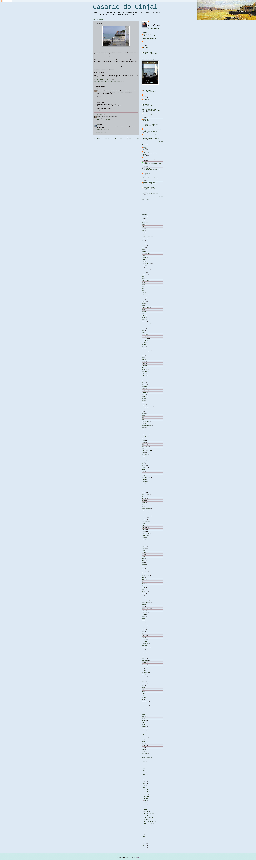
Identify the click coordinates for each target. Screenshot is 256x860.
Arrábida (144, 259)
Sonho (143, 707)
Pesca (143, 606)
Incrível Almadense (146, 477)
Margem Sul (144, 517)
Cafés (143, 305)
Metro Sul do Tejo (146, 533)
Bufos (143, 299)
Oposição (144, 573)
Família (143, 413)
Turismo (124, 81)
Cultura (143, 363)
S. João (143, 670)
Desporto (144, 375)
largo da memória (147, 34)
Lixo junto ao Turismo (148, 116)
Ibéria (143, 471)
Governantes (144, 454)
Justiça (143, 490)
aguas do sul (146, 104)
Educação (144, 392)
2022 (144, 768)
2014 (144, 785)
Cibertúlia (145, 162)
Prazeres (144, 635)
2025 (144, 761)
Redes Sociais (145, 651)
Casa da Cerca (145, 319)
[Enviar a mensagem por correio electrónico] (113, 79)
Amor (143, 249)
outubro (146, 794)
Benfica (143, 290)
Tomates (144, 724)
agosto (146, 798)
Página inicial (118, 138)
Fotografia (144, 436)
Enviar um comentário (101, 132)
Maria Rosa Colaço (146, 521)
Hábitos (143, 460)
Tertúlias (144, 720)
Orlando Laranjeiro (146, 575)
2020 (144, 772)
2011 (144, 836)
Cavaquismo (144, 321)
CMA (143, 332)
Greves (143, 456)
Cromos (143, 361)
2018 (144, 777)
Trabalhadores (145, 728)
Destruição (144, 377)
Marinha (143, 523)
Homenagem (144, 467)
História (143, 465)
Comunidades (145, 340)
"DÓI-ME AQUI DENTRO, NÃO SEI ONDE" (152, 91)
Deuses (143, 379)
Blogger (137, 857)
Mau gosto (144, 525)
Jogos (143, 487)
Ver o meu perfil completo (154, 28)
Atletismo (144, 270)
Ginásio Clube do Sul (146, 450)
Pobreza (143, 610)
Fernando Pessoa (145, 423)
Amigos (143, 247)
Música (143, 554)
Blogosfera (144, 294)
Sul (142, 712)
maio (145, 804)
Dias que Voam (146, 158)
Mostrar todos (160, 141)
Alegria (143, 232)
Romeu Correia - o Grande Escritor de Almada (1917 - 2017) (151, 135)
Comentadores (145, 334)
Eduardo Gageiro (145, 390)
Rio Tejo (118, 81)
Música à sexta (146, 96)
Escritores (144, 398)
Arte (143, 261)
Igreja (143, 473)
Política (143, 618)
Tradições (144, 730)
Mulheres (144, 548)
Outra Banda (144, 579)
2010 (144, 839)
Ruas (143, 668)
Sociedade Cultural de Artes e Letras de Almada (152, 129)
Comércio (144, 336)
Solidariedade (145, 705)
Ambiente (144, 245)
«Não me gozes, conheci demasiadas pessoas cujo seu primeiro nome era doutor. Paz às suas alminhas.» (151, 37)
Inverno (143, 483)
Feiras (143, 417)
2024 (144, 764)
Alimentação (144, 242)
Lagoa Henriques (145, 494)
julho (145, 800)
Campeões (144, 311)
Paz (142, 595)
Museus (143, 552)
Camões (143, 309)
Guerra (143, 458)
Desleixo (143, 373)
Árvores (143, 265)
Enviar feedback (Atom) (103, 141)
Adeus (143, 226)
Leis (142, 496)
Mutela (143, 556)
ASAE (143, 267)
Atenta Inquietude (147, 90)
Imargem (144, 475)
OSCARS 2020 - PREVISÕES (149, 188)
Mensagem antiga (133, 138)
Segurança (144, 683)
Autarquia (144, 272)
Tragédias (144, 734)
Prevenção (144, 637)
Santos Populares (145, 678)
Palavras (143, 581)
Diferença (144, 380)
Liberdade (144, 498)
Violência (144, 751)
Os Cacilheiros (147, 815)
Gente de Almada (109, 81)
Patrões (143, 593)
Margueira (144, 519)
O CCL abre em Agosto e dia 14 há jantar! (152, 110)
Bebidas (143, 284)
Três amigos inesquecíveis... (149, 125)
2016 (144, 781)
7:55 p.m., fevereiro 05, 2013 (103, 119)
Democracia (144, 369)
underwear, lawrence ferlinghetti (150, 159)
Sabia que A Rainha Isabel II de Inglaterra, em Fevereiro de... (152, 178)
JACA (143, 485)
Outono (143, 577)
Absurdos (144, 220)
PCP (142, 597)
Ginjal (115, 81)
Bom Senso (144, 296)
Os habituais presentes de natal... (150, 53)
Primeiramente (146, 173)
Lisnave (143, 502)
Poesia (143, 614)
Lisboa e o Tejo (146, 168)
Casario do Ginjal (125, 7)
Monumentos (145, 541)
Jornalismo (144, 489)
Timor (143, 722)
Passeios (144, 589)
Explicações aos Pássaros (147, 406)
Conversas (102, 81)
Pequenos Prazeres (146, 602)
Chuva (143, 324)
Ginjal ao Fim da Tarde (149, 813)
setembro (146, 796)
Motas (143, 544)
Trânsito (143, 735)
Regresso (144, 654)
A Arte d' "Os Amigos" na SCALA (150, 131)
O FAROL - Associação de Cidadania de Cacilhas (151, 114)
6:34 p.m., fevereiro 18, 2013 (103, 129)
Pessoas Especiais (146, 608)
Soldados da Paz (145, 701)
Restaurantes (145, 660)
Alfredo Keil (144, 238)
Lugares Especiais (146, 508)
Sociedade (144, 697)
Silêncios (143, 691)
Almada (143, 243)
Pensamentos (145, 600)
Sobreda (143, 693)
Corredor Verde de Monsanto (149, 183)
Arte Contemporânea (146, 263)
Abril (143, 218)
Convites (143, 346)
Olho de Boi (144, 570)
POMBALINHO (146, 119)
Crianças (143, 353)
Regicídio (144, 653)
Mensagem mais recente (101, 138)
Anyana (143, 255)
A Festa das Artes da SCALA (150, 821)
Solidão (143, 703)
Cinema (143, 328)
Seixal (143, 685)
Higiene (143, 463)
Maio (143, 510)
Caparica (144, 315)
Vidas (143, 749)
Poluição (143, 620)
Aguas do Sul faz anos (148, 105)
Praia (143, 633)
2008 (144, 843)
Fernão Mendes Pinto (146, 425)
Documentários (145, 386)
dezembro (146, 789)
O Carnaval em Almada (149, 823)
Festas (143, 427)
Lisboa (144, 147)
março (146, 809)
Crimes (143, 355)
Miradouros (144, 537)
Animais (143, 251)
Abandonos (144, 216)
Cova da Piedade (145, 352)
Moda (143, 539)
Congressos (144, 342)
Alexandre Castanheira (147, 236)
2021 (144, 770)
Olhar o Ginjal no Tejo (149, 817)
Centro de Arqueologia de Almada (149, 323)
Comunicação (145, 338)
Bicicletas (144, 292)
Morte (143, 543)
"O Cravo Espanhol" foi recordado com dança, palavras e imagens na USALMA (151, 137)
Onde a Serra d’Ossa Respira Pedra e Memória (151, 153)
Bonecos (144, 297)
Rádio (143, 649)
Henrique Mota (145, 462)
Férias (143, 419)
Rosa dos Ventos (101, 88)
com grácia (145, 192)
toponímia (144, 726)
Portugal (144, 629)
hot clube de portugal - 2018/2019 (150, 193)
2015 (144, 783)
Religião (143, 656)
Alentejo (143, 234)
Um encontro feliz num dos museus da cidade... (151, 43)
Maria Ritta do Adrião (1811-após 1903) (151, 169)
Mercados (144, 531)
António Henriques (146, 253)
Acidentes (144, 222)
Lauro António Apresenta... (149, 187)
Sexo (143, 689)
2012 (144, 834)
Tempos (143, 718)
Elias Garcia (144, 396)
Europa (143, 402)
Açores (143, 224)
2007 (144, 845)
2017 (144, 779)
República (144, 658)
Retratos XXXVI (146, 120)
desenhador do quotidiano (149, 182)
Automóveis (144, 274)
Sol (121, 81)
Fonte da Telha (145, 433)
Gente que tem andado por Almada (150, 100)
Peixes (143, 599)
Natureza (144, 560)
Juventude (144, 492)
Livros (143, 504)
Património (144, 591)
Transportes (144, 737)
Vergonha (144, 745)
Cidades (143, 326)
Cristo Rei (144, 359)
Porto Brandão (145, 626)
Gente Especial (145, 446)
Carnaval (143, 317)
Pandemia (144, 583)
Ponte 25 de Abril (145, 624)
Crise (143, 357)
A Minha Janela (147, 819)
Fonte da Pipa (145, 431)
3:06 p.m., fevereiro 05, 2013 (103, 110)
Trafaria (143, 732)
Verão (143, 743)
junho (145, 802)
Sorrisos (143, 708)
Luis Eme (152, 22)
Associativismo (145, 269)
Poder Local (144, 612)
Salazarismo (144, 676)
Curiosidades (144, 365)
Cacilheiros (144, 303)
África (143, 228)
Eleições (143, 394)
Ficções (143, 429)
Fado (143, 409)
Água (143, 230)
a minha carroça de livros (148, 52)
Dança (143, 367)
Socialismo (144, 695)
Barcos (143, 282)
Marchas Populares (146, 516)
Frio (142, 438)
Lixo (143, 506)
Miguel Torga (145, 535)
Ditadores (144, 384)
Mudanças (144, 546)
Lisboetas (145, 176)
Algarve (143, 240)
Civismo (143, 330)
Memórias (144, 527)
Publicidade (144, 645)
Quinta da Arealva (146, 647)
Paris (143, 585)
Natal (143, 558)
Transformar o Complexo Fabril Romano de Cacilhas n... (153, 826)
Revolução (144, 662)
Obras (143, 566)
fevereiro (146, 811)
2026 (144, 759)
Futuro (143, 442)
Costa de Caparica (146, 350)
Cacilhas (143, 301)
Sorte (143, 710)
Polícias (143, 616)
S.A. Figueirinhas (145, 672)
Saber (143, 674)
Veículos (143, 741)
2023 (144, 766)
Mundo (143, 550)
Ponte (143, 622)
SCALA (143, 681)
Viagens (143, 747)
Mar (142, 514)
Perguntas (144, 604)
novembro (146, 791)
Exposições (144, 407)
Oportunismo (145, 571)
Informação (144, 481)
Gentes (143, 448)
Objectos (144, 564)
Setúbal (143, 687)
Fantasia (143, 415)
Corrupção (144, 348)
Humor (143, 469)
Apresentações (145, 257)
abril (145, 807)
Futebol (143, 440)
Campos (143, 313)
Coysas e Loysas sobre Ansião (149, 152)
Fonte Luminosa (145, 435)
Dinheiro (143, 382)
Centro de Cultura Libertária (149, 109)
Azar (143, 276)
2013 (144, 787)
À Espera (146, 829)
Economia (144, 388)
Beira (143, 286)
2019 (144, 774)
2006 (144, 847)
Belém (143, 288)
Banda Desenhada (146, 280)
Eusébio (143, 404)
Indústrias (144, 479)
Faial (143, 411)
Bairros (143, 278)
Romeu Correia (145, 666)
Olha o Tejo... (146, 47)
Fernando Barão (145, 421)
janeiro (146, 831)
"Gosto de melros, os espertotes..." (150, 48)
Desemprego (145, 371)
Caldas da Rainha (145, 307)
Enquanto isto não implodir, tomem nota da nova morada (152, 164)
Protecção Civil (145, 643)
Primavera (144, 639)
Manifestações (145, 512)
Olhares (143, 568)
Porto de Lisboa (145, 627)
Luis (98, 124)
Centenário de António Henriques (150, 124)
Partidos (143, 587)
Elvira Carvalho (100, 114)
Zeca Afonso (144, 753)
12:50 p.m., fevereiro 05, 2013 (103, 98)
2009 (144, 841)
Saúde (143, 680)
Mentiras (144, 529)
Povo (143, 631)
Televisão (144, 716)
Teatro (143, 714)
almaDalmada (146, 99)
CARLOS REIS (146, 148)
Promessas (144, 641)
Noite (143, 562)
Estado (143, 400)
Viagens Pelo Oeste (147, 41)
